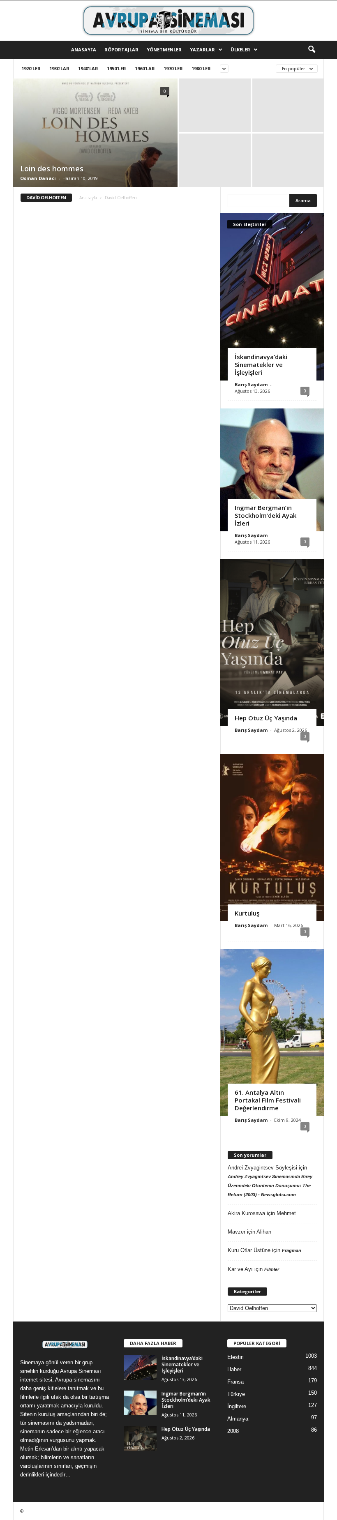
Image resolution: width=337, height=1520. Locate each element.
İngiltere (236, 1406)
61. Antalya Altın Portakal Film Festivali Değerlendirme (268, 1100)
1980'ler (201, 68)
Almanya (237, 1419)
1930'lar (59, 68)
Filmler (271, 1269)
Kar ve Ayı (240, 1269)
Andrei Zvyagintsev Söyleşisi (262, 1168)
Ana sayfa (88, 198)
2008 (233, 1431)
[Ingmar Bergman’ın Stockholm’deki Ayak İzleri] (272, 469)
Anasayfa (83, 49)
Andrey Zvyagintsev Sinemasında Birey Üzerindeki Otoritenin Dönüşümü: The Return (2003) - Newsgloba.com (270, 1185)
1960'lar (145, 68)
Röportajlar (121, 49)
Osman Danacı (38, 178)
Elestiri (235, 1357)
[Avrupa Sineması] (168, 20)
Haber (234, 1369)
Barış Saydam (251, 384)
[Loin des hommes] (95, 133)
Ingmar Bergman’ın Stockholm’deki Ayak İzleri (265, 515)
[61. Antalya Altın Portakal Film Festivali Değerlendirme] (272, 1032)
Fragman (291, 1250)
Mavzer (236, 1232)
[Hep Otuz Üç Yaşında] (272, 642)
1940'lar (88, 68)
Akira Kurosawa (246, 1213)
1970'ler (173, 68)
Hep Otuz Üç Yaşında (266, 718)
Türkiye (236, 1394)
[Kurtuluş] (272, 837)
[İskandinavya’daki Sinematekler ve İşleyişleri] (272, 296)
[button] (311, 50)
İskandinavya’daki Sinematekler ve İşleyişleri (261, 364)
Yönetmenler (164, 49)
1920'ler (31, 68)
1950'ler (116, 68)
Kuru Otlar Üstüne (249, 1250)
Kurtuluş (247, 913)
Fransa (235, 1382)
